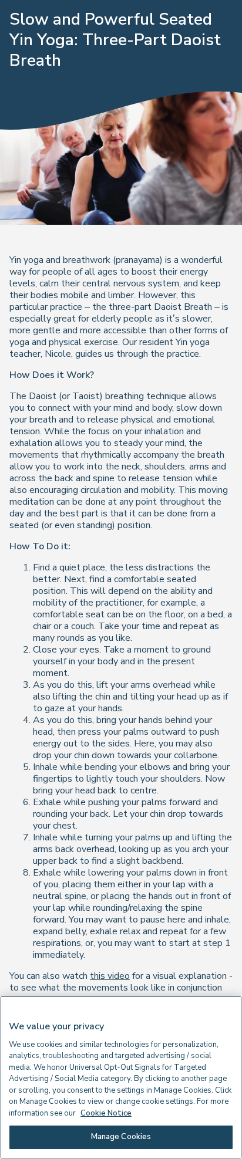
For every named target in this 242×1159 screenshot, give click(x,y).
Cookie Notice (106, 1113)
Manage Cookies (121, 1136)
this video (110, 975)
